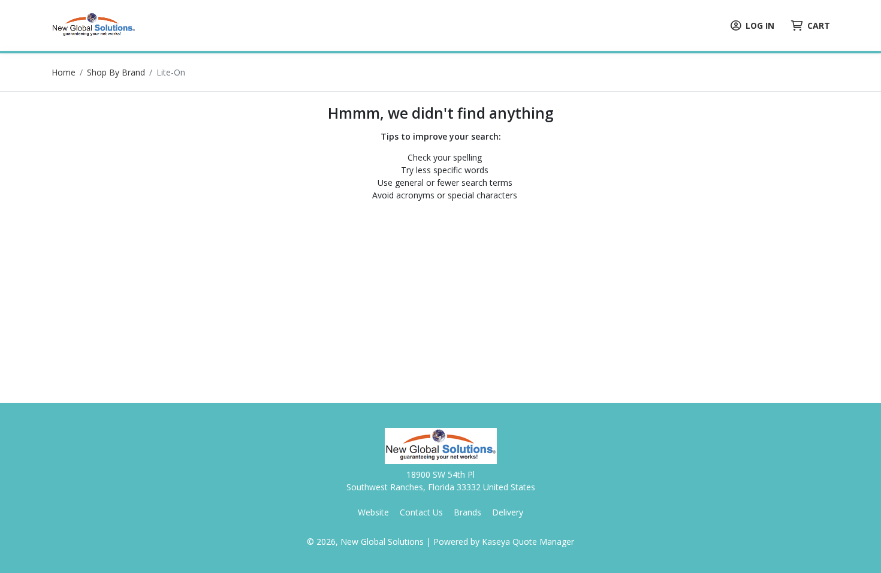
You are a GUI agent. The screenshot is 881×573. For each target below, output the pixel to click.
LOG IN (760, 25)
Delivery (507, 512)
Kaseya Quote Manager (528, 541)
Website (373, 512)
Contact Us (421, 512)
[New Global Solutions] (93, 24)
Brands (467, 512)
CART (818, 25)
